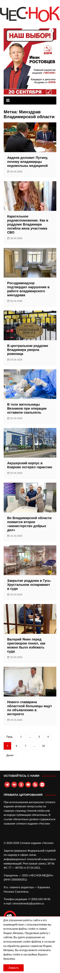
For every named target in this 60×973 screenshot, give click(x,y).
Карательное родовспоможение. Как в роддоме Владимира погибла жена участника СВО (27, 224)
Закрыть (13, 967)
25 (43, 745)
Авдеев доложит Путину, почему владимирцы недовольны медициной (27, 162)
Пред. (9, 736)
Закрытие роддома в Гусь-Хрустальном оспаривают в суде (29, 584)
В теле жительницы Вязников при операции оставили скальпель (26, 408)
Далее (10, 755)
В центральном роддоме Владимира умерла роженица (27, 350)
